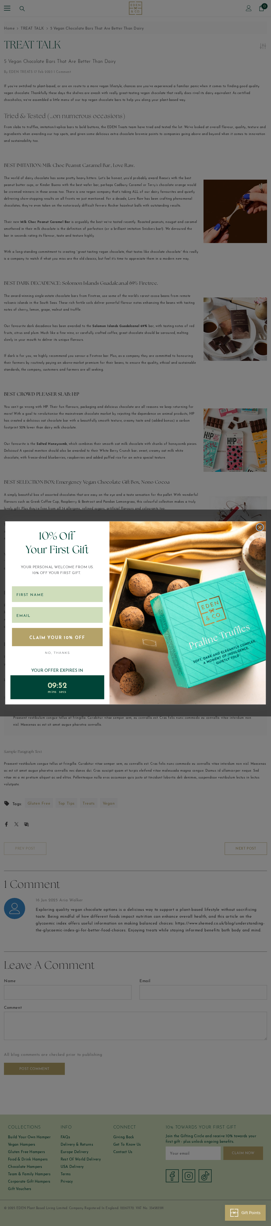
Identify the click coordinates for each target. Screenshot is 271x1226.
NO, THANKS (57, 653)
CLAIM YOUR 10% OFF (57, 637)
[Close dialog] (259, 527)
